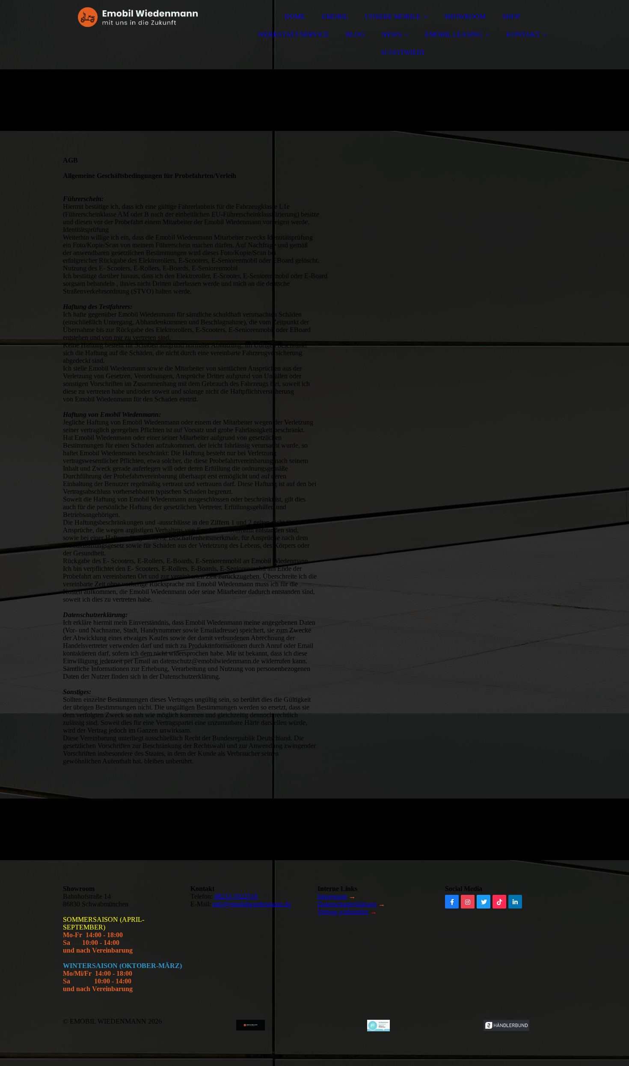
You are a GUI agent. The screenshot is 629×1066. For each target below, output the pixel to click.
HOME (295, 16)
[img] (138, 30)
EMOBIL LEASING (454, 34)
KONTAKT (523, 34)
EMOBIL (335, 16)
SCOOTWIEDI (402, 52)
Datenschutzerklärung (347, 904)
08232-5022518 (236, 896)
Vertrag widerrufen (342, 911)
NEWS (391, 34)
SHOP (511, 16)
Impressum (332, 896)
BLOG (355, 34)
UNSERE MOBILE (393, 16)
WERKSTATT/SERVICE (293, 34)
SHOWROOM (465, 16)
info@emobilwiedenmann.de (252, 904)
